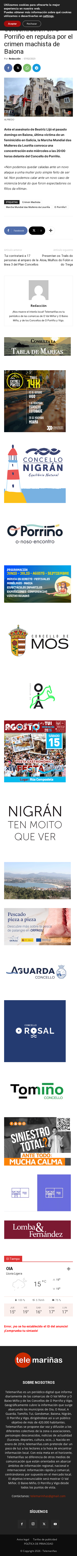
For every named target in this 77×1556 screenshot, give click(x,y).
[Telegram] (36, 68)
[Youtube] (55, 1524)
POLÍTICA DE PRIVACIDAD (38, 1543)
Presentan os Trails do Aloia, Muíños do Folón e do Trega (56, 260)
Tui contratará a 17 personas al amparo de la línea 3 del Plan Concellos (21, 260)
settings (48, 16)
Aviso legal (23, 1539)
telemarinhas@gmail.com (48, 1496)
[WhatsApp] (27, 68)
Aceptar (12, 23)
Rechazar (32, 23)
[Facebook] (8, 68)
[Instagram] (33, 1524)
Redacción (15, 58)
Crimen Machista (31, 202)
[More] (50, 231)
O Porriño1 (60, 207)
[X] (18, 68)
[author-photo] (38, 300)
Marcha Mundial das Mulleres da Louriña (28, 207)
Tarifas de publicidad (45, 1539)
